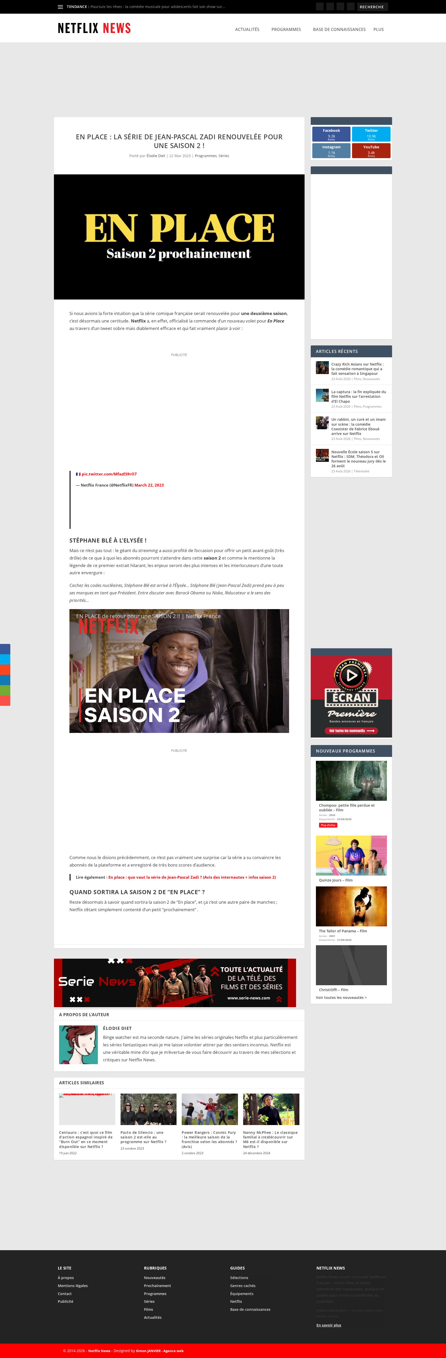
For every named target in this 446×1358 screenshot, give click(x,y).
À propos (66, 1277)
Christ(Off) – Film (333, 989)
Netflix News (99, 1350)
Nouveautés (371, 379)
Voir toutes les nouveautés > (341, 997)
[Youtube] (378, 1350)
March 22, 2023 (149, 485)
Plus (378, 29)
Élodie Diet (156, 155)
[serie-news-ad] (175, 1005)
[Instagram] (366, 1350)
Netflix (236, 1301)
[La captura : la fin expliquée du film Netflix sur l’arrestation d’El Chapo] (322, 395)
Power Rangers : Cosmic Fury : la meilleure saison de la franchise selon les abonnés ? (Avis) (209, 1139)
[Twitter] (354, 1350)
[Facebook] (342, 1350)
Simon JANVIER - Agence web (160, 1350)
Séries (224, 155)
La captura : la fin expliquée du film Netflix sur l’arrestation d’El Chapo (358, 396)
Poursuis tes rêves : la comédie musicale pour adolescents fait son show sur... (158, 6)
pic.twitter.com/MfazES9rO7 (109, 473)
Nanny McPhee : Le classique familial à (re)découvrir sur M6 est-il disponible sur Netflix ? (270, 1139)
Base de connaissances (339, 29)
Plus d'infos (328, 825)
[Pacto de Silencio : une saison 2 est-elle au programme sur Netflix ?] (149, 1109)
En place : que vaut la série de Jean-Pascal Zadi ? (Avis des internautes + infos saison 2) (192, 877)
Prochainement (157, 1285)
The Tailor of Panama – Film (343, 930)
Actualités (247, 29)
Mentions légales (73, 1285)
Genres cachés (243, 1285)
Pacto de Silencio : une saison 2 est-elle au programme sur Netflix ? (143, 1137)
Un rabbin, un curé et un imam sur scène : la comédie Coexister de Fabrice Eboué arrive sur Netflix (358, 426)
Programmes (286, 29)
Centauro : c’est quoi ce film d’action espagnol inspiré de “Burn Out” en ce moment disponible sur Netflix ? (86, 1139)
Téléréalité (361, 471)
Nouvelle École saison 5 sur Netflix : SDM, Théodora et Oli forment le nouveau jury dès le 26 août (358, 458)
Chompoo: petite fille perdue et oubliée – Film (347, 807)
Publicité (65, 1301)
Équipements (241, 1293)
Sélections (239, 1277)
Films (357, 379)
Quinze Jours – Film (336, 880)
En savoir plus (328, 1325)
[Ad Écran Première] (351, 736)
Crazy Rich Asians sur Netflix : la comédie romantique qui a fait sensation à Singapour (357, 369)
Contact (65, 1293)
